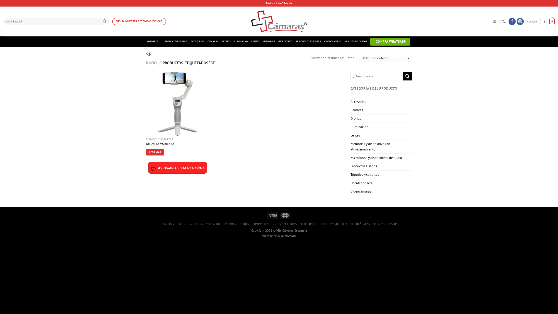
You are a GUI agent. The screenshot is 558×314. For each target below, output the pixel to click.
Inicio (151, 62)
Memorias (269, 41)
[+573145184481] (504, 21)
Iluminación (241, 41)
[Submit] (104, 21)
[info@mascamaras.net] (495, 21)
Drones (225, 41)
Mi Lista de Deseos (356, 41)
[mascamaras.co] (279, 21)
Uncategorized (361, 183)
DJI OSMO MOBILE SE (160, 144)
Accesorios (197, 41)
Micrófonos (285, 41)
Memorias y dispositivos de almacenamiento (370, 147)
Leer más (155, 152)
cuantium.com (288, 235)
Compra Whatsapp (391, 41)
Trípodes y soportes (308, 41)
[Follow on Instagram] (520, 21)
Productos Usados (176, 41)
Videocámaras (333, 41)
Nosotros (153, 41)
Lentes (255, 41)
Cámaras (213, 41)
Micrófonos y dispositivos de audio (376, 157)
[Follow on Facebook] (512, 21)
